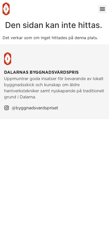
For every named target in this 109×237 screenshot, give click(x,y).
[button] (102, 9)
